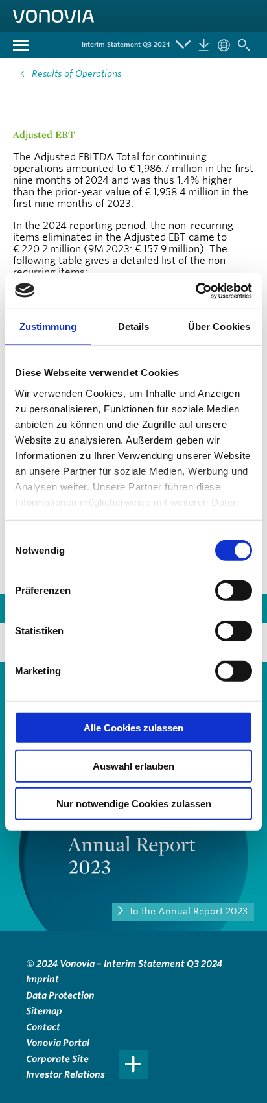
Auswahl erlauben (133, 765)
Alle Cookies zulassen (133, 727)
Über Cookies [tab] (219, 326)
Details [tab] (134, 326)
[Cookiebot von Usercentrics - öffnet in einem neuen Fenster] (195, 290)
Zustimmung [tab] (48, 326)
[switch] (233, 590)
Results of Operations (76, 73)
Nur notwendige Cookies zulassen (133, 803)
